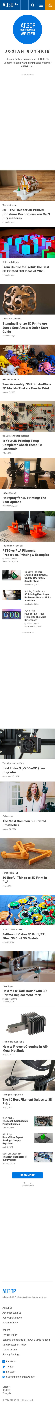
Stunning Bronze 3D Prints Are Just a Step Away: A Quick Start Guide (25, 328)
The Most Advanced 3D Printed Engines (15, 1123)
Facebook (11, 1361)
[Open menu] (41, 5)
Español (6, 1387)
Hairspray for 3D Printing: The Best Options (24, 500)
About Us (7, 1307)
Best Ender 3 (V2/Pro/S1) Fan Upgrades (23, 770)
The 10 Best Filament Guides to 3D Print (27, 1101)
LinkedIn (10, 1371)
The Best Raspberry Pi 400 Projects (14, 1158)
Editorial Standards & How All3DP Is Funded (26, 1339)
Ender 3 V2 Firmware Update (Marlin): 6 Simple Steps (36, 578)
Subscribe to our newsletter (20, 1376)
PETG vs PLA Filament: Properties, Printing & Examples (25, 552)
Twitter (10, 1366)
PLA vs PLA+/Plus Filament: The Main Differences (35, 617)
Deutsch (6, 1390)
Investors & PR (10, 1322)
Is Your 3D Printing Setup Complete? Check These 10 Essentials (22, 445)
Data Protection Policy (14, 1344)
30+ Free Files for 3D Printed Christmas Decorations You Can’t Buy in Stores (26, 214)
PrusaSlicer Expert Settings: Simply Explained (12, 1140)
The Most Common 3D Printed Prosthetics (24, 823)
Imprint (6, 1329)
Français (6, 1393)
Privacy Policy (10, 1334)
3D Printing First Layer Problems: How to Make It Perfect (37, 597)
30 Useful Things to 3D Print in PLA (24, 880)
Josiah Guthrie (11, 559)
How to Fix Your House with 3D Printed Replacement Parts (24, 993)
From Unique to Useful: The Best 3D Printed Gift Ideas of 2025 (25, 269)
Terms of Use (9, 1349)
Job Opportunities (12, 1317)
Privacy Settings (11, 1354)
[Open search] (33, 5)
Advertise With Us (11, 1312)
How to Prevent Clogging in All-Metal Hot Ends (25, 1048)
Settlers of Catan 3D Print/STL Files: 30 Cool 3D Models (24, 936)
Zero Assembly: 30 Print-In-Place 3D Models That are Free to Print (26, 386)
